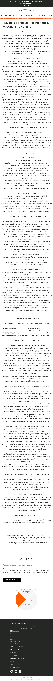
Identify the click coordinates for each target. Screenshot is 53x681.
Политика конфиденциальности (25, 677)
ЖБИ (11, 639)
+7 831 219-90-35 (15, 664)
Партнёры (33, 15)
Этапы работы (41, 15)
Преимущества (25, 15)
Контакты (49, 15)
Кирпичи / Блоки (15, 643)
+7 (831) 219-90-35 (28, 5)
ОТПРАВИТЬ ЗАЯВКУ (12, 579)
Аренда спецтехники (14, 15)
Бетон (12, 637)
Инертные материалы (16, 641)
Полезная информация (17, 658)
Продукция (4, 15)
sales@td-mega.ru (28, 3)
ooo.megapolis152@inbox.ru (34, 415)
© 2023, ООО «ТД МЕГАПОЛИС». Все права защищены (26, 679)
